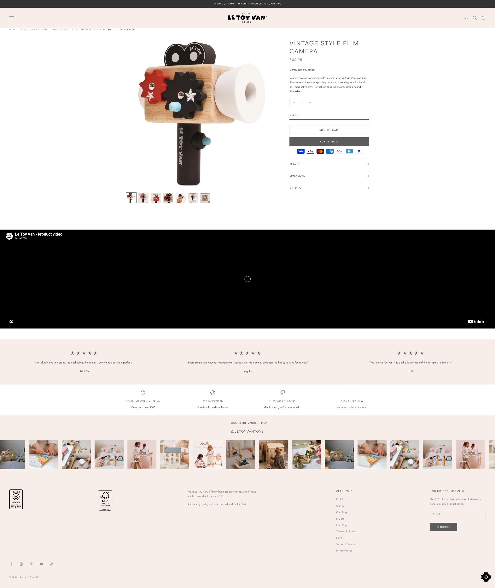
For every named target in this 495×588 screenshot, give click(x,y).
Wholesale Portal (346, 531)
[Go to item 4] (168, 197)
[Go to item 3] (155, 197)
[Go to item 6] (193, 197)
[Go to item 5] (180, 197)
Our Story (341, 512)
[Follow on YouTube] (41, 564)
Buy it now (329, 141)
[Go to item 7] (205, 197)
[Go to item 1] (131, 197)
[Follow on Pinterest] (31, 564)
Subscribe (444, 527)
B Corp (340, 519)
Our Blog (341, 525)
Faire (339, 538)
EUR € (339, 499)
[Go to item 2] (143, 197)
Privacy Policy (344, 550)
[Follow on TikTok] (51, 564)
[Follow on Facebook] (11, 564)
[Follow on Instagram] (21, 564)
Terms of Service (345, 544)
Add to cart (329, 130)
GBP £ (340, 506)
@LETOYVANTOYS (247, 431)
